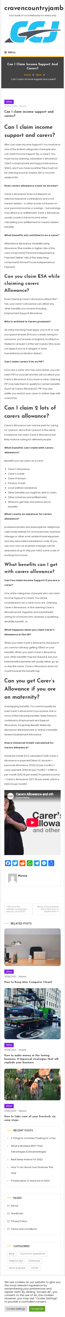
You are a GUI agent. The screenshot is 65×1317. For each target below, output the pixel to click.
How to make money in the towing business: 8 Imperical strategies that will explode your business (31, 1059)
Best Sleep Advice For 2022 (27, 1159)
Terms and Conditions (24, 1229)
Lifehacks (34, 1261)
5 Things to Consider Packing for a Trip (33, 1138)
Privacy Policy (19, 1221)
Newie (23, 106)
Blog (11, 1253)
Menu (12, 52)
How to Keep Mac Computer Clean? (28, 982)
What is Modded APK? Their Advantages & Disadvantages (28, 1148)
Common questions (32, 1253)
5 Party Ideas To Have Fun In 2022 (30, 1180)
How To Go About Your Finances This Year (32, 1170)
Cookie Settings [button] (16, 1308)
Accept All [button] (37, 1308)
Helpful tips (16, 1261)
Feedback (17, 1213)
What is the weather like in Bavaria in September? (48, 909)
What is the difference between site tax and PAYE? (16, 909)
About (14, 1205)
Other (9, 101)
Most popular (17, 1268)
